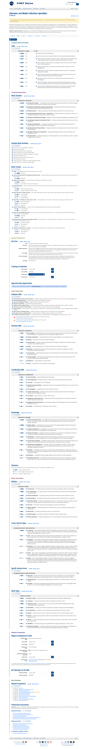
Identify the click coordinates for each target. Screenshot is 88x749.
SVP (23, 260)
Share (72, 8)
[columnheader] (18, 51)
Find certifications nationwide (35, 274)
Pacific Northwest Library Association (21, 727)
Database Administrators (24, 690)
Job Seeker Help (18, 743)
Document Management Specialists (26, 692)
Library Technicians (23, 697)
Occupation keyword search (72, 2)
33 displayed (16, 414)
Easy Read (30, 35)
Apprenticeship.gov (36, 286)
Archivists (21, 688)
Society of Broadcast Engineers (19, 733)
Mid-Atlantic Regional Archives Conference (22, 723)
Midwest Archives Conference (19, 725)
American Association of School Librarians (22, 714)
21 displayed (16, 593)
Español (44, 35)
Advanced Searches (27, 8)
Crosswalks (42, 8)
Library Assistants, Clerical (24, 694)
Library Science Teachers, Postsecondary (27, 696)
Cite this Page (46, 743)
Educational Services (33, 659)
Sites (76, 8)
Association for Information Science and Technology (24, 718)
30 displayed (16, 48)
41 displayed (16, 98)
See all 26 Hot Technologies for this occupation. (24, 318)
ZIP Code (31, 271)
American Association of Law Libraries (21, 713)
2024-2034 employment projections (38, 663)
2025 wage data (26, 663)
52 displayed (16, 483)
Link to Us (41, 743)
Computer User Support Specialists (26, 689)
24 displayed (16, 296)
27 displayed (28, 710)
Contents (13, 39)
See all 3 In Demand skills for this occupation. (24, 321)
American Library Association (19, 716)
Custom (23, 35)
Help (11, 8)
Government (31, 661)
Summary (13, 35)
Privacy (68, 743)
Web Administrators (23, 700)
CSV (27, 46)
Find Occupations (17, 8)
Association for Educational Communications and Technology (26, 717)
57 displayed (16, 169)
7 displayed (28, 721)
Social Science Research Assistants (26, 699)
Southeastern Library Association (20, 729)
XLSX (23, 46)
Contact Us (24, 743)
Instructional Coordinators (24, 693)
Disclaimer (72, 743)
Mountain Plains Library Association (21, 726)
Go (77, 4)
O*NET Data (35, 8)
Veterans (38, 35)
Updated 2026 (75, 16)
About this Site (63, 743)
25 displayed (16, 372)
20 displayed (16, 686)
